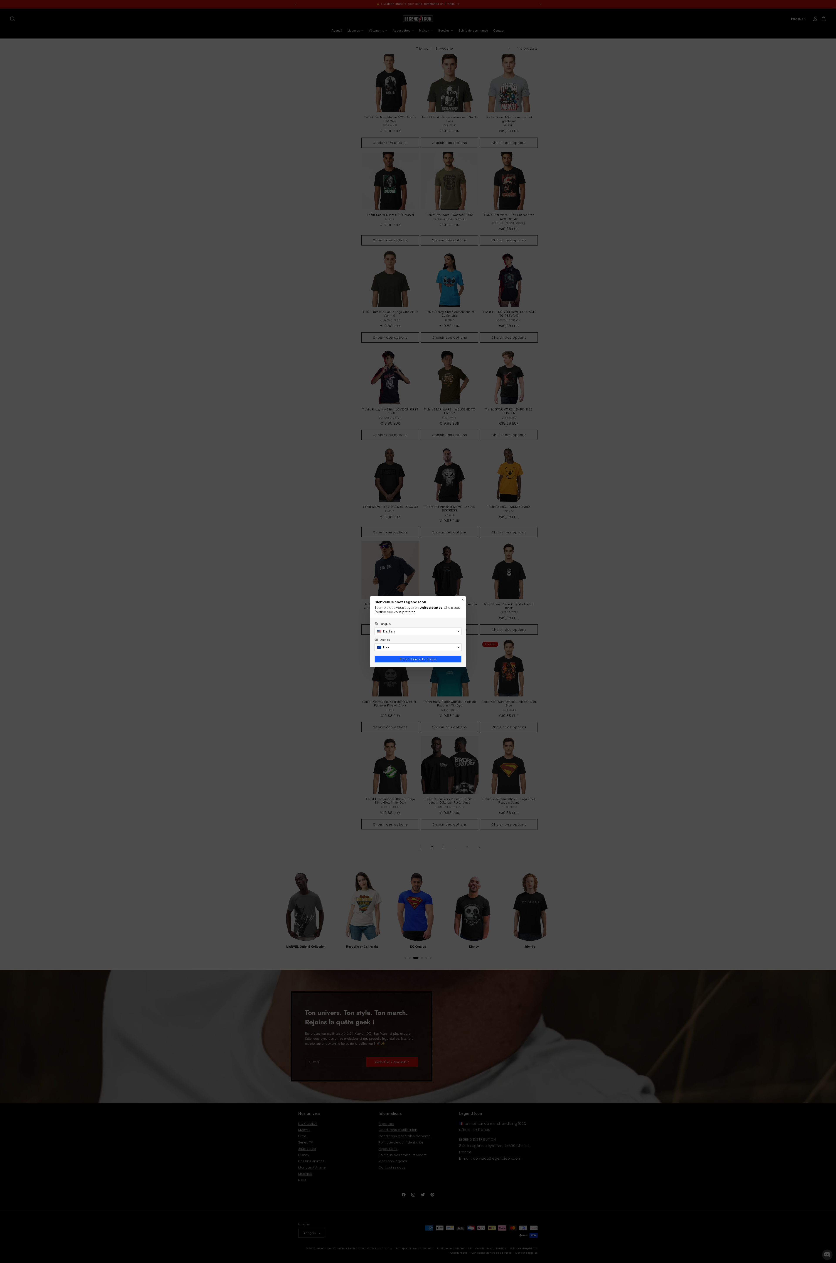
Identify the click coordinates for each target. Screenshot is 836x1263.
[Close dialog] (462, 599)
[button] (418, 631)
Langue (385, 624)
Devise (385, 640)
